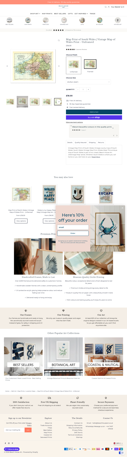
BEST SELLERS (9, 24)
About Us (48, 423)
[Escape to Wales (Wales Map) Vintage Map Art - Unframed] (106, 194)
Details (69, 142)
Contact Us (78, 423)
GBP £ (118, 443)
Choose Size (71, 78)
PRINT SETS (46, 24)
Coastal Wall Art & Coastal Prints (104, 378)
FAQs (50, 428)
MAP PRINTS (28, 24)
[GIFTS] (82, 20)
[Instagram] (9, 443)
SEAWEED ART (64, 24)
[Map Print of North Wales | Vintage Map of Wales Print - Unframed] (21, 194)
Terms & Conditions (75, 435)
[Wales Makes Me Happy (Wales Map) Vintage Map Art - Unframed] (77, 194)
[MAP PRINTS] (28, 20)
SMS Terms (78, 432)
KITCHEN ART (117, 24)
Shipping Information (74, 425)
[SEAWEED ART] (64, 20)
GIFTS (82, 24)
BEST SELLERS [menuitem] (60, 14)
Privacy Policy (77, 430)
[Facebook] (5, 443)
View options (21, 221)
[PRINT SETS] (46, 20)
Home (7, 391)
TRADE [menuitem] (92, 14)
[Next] (59, 66)
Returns (101, 142)
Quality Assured (80, 142)
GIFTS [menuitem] (70, 14)
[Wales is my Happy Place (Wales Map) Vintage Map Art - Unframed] (49, 194)
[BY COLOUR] (100, 20)
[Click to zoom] (59, 40)
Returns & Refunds (75, 428)
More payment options (74, 122)
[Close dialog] (122, 208)
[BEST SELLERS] (9, 20)
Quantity (70, 89)
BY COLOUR (99, 24)
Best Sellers (47, 430)
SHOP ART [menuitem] (34, 14)
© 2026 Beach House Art (13, 452)
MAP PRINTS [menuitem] (47, 14)
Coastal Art (48, 435)
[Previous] (7, 66)
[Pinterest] (12, 443)
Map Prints (48, 432)
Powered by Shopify (30, 452)
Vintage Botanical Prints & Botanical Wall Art (63, 378)
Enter (73, 233)
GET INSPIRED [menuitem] (80, 14)
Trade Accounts (46, 425)
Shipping (92, 142)
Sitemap (79, 437)
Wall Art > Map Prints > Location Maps (23, 391)
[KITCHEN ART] (118, 20)
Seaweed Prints (46, 437)
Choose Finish (71, 55)
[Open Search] (105, 7)
